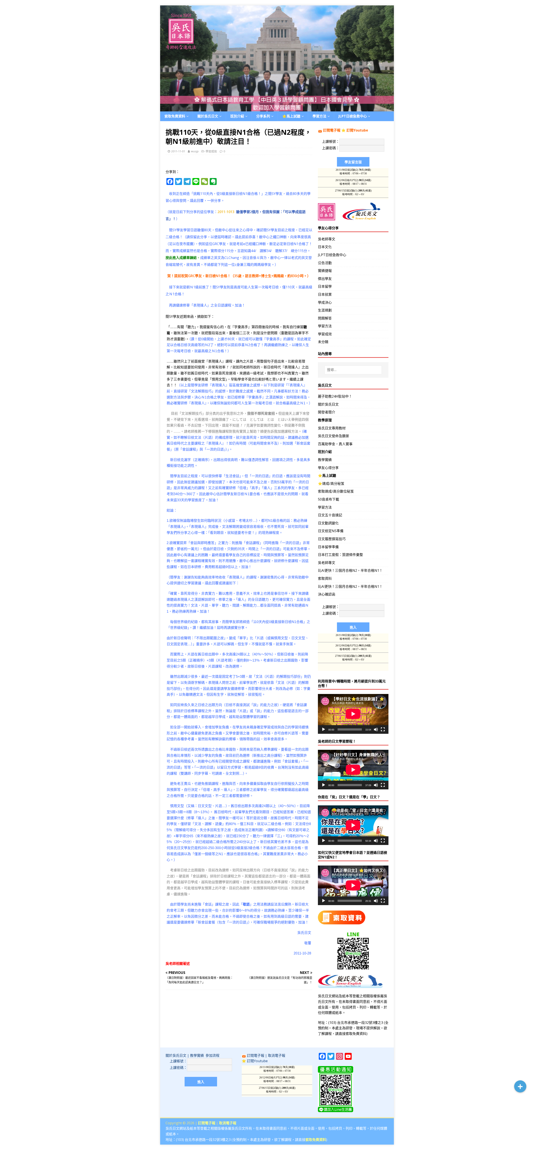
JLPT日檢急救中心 (352, 116)
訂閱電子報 (331, 130)
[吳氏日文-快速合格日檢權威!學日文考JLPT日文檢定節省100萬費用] (277, 108)
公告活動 (325, 262)
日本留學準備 (328, 546)
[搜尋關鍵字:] (353, 370)
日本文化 (325, 246)
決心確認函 (326, 594)
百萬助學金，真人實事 (335, 444)
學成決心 (325, 302)
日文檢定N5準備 (330, 530)
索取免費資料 (174, 116)
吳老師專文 (326, 239)
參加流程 (212, 1055)
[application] (353, 714)
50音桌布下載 (328, 499)
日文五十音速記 (330, 515)
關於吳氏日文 (207, 116)
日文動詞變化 (328, 523)
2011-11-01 (178, 151)
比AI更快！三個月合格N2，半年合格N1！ (350, 570)
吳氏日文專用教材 (332, 428)
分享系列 (263, 116)
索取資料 (325, 578)
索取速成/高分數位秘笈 (336, 491)
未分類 (323, 341)
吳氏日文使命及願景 (333, 436)
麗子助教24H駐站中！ (335, 396)
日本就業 (325, 294)
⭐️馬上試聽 (291, 116)
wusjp (195, 151)
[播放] (323, 729)
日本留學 (325, 286)
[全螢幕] (383, 729)
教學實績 (325, 459)
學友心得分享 (328, 467)
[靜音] (376, 729)
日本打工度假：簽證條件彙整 (340, 554)
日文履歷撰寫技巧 (332, 538)
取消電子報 (276, 1055)
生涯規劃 (325, 310)
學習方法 (325, 326)
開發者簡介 (326, 412)
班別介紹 (237, 116)
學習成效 (211, 151)
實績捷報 (325, 270)
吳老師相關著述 (178, 963)
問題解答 (325, 318)
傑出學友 (325, 278)
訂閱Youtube (357, 130)
